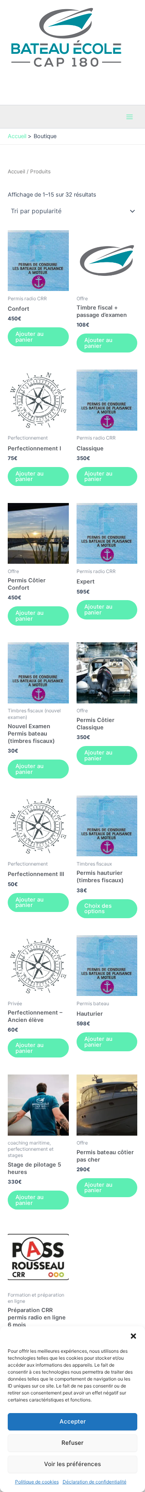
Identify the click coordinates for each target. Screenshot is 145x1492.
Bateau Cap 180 (29, 71)
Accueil (16, 171)
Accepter (73, 1421)
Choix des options (98, 908)
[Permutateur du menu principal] (129, 117)
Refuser (72, 1442)
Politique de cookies (37, 1482)
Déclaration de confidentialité (94, 1482)
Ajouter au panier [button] (29, 336)
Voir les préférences (72, 1464)
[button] (133, 1336)
